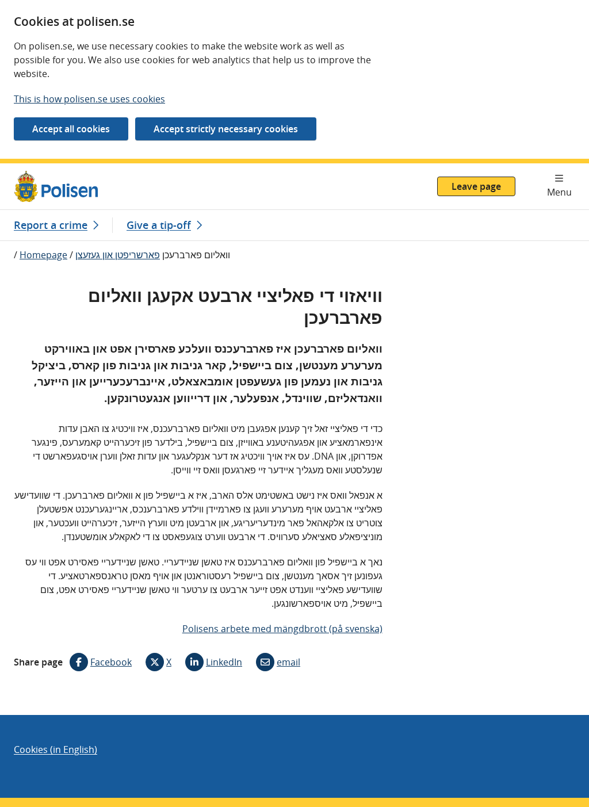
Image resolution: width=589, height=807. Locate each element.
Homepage (43, 254)
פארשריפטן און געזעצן (117, 254)
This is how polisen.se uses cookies (89, 99)
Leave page (476, 186)
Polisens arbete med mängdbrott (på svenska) (282, 628)
